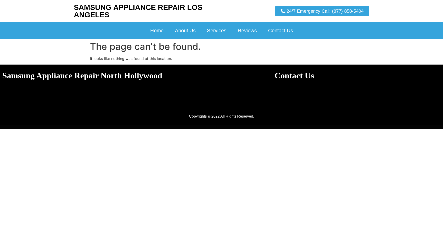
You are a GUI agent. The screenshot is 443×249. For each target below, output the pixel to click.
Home (157, 30)
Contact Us (280, 30)
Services (216, 30)
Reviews (247, 30)
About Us (185, 30)
